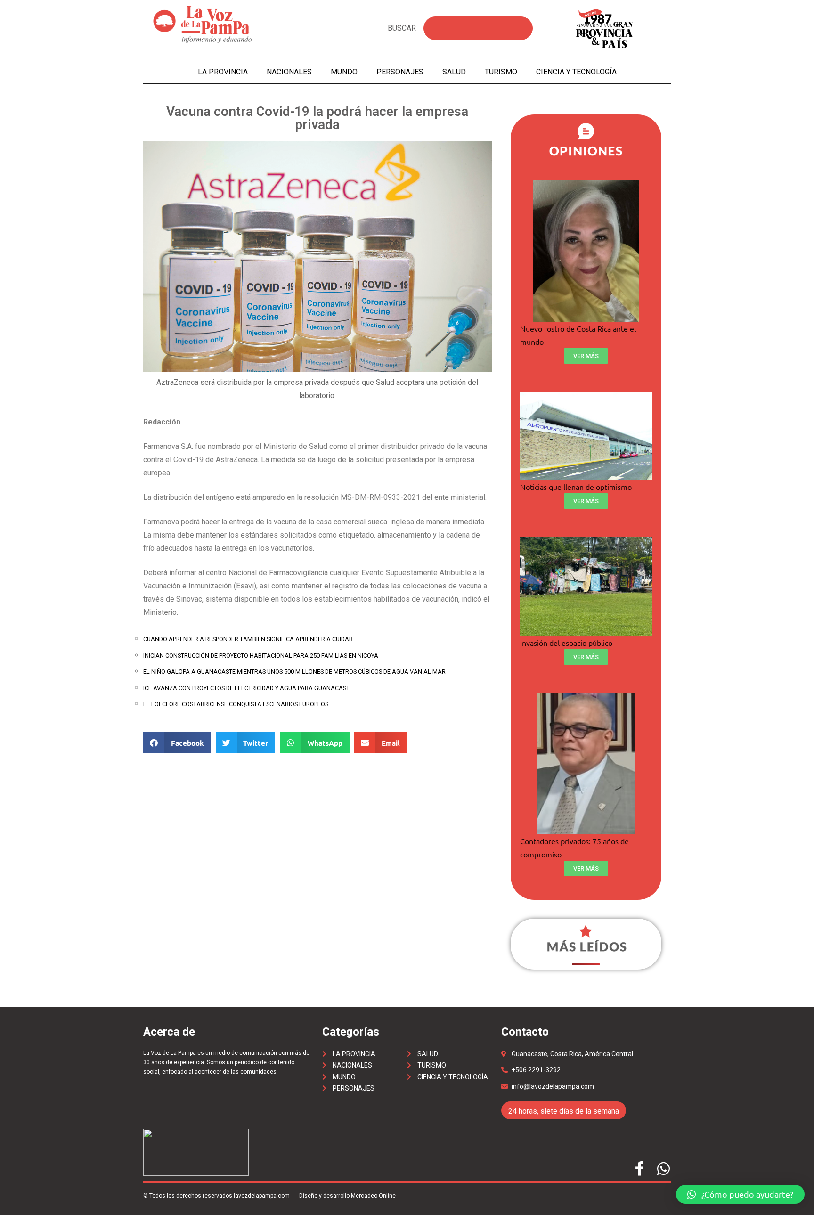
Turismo (501, 71)
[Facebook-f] (639, 1168)
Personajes (399, 71)
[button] (740, 1194)
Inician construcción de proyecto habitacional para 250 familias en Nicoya (260, 655)
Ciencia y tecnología (576, 71)
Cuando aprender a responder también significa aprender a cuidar (248, 639)
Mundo (344, 71)
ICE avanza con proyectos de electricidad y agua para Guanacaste (248, 688)
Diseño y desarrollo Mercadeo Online (347, 1195)
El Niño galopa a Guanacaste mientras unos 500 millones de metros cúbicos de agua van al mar (294, 671)
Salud (454, 71)
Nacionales (289, 71)
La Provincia (223, 71)
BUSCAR (402, 28)
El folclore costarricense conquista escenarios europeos (235, 704)
